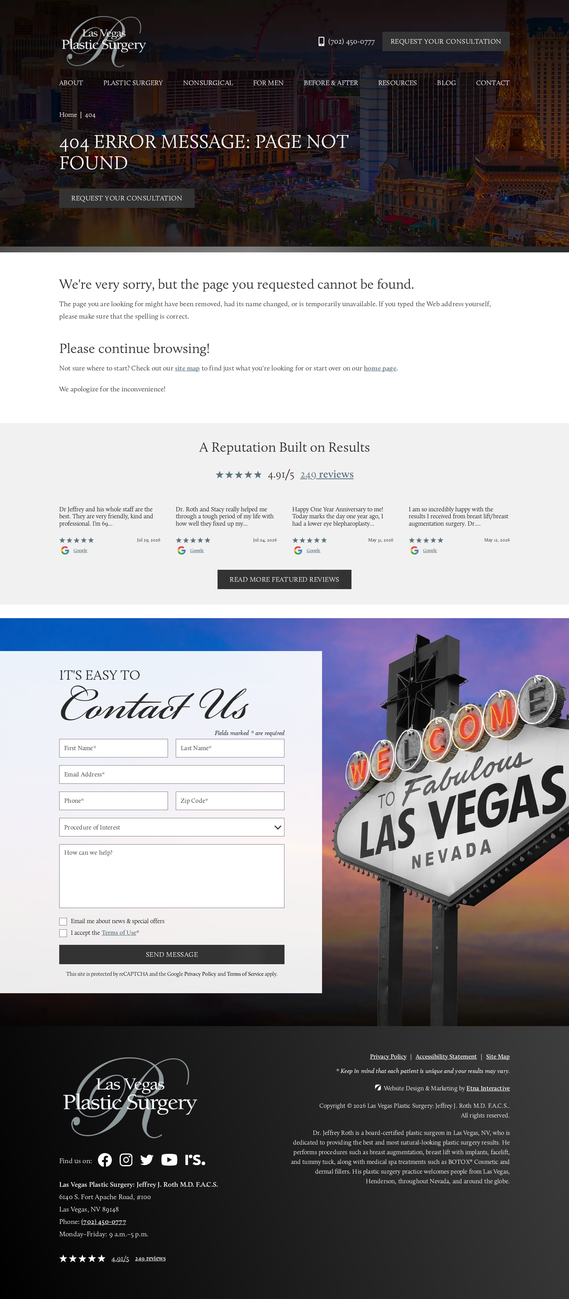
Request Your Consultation (446, 41)
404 (90, 114)
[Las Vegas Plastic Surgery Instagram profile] (126, 1164)
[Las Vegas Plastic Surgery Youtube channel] (169, 1163)
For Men (268, 83)
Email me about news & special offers (118, 921)
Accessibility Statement (446, 1056)
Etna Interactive (488, 1088)
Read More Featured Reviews (284, 579)
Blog (446, 83)
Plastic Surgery (133, 83)
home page (380, 368)
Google (80, 550)
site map (187, 368)
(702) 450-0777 (103, 1221)
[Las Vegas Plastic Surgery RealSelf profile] (195, 1163)
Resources (397, 83)
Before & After (331, 83)
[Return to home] (103, 41)
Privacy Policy (200, 973)
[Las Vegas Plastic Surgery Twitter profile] (147, 1163)
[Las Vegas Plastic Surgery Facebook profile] (105, 1164)
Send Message (172, 954)
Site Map (498, 1056)
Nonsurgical (208, 83)
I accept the (105, 933)
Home (68, 114)
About (71, 83)
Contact (493, 83)
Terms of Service (245, 973)
